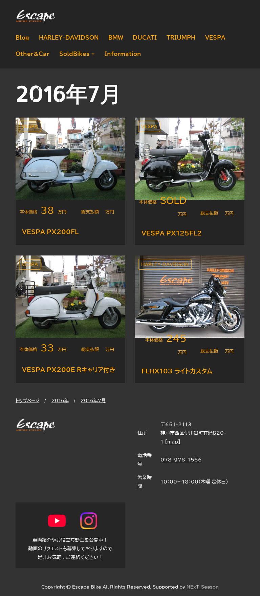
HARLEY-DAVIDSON (165, 264)
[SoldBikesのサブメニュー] (92, 54)
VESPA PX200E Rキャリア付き (68, 370)
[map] (172, 441)
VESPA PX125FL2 (172, 233)
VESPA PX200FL (50, 232)
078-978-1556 (181, 459)
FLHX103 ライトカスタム (177, 371)
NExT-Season (203, 587)
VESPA (30, 126)
